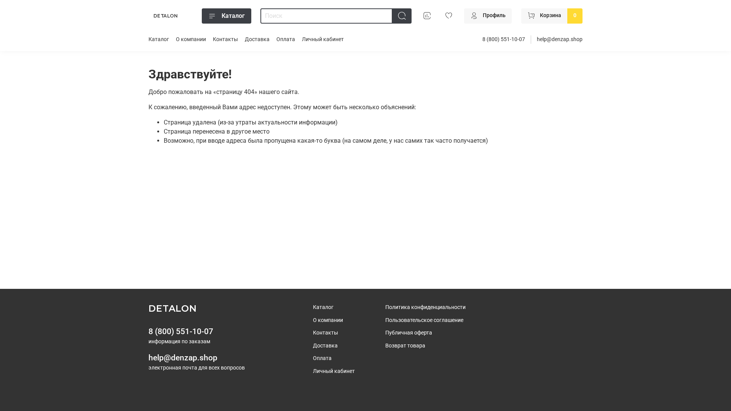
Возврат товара (405, 345)
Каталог (233, 15)
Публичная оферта (408, 333)
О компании (191, 39)
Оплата (285, 39)
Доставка (257, 39)
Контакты (225, 39)
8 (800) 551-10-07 (503, 39)
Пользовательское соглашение (424, 320)
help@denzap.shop (560, 39)
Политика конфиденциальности (425, 307)
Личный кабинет (323, 39)
